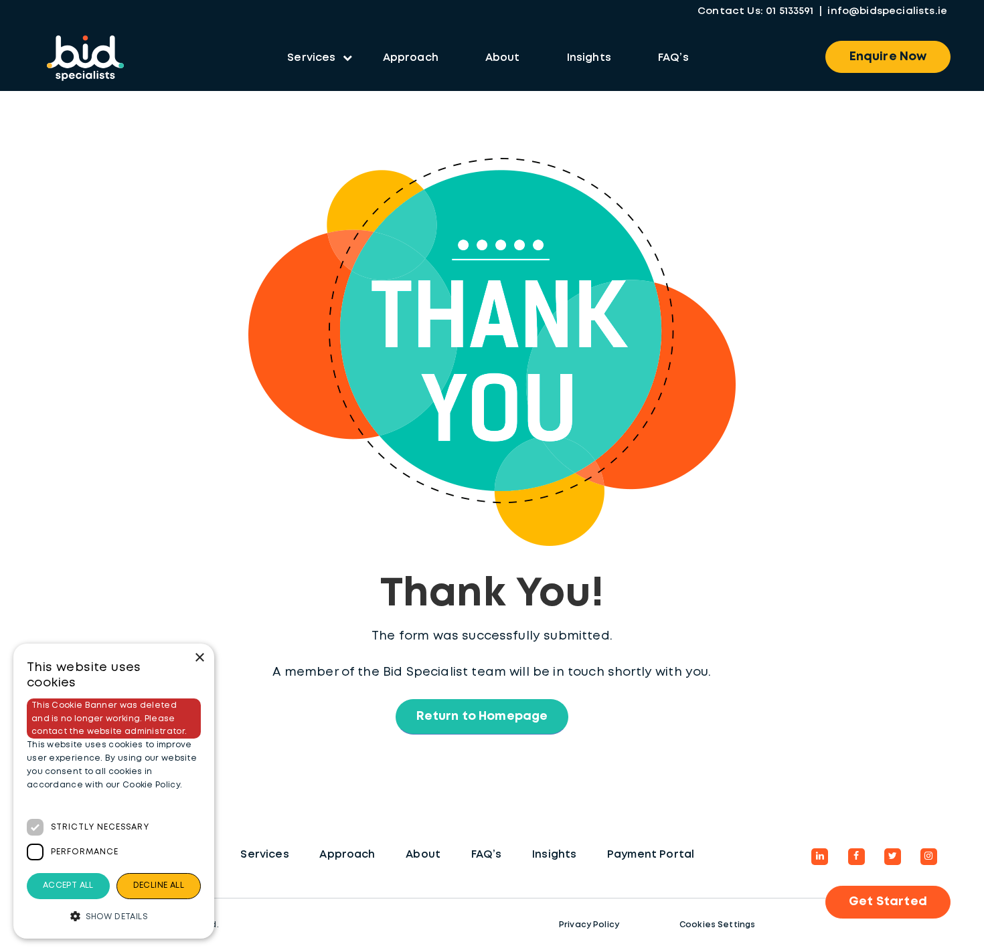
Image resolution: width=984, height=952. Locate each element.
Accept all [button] (68, 885)
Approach (410, 58)
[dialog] (113, 791)
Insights (589, 58)
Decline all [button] (158, 885)
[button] (114, 916)
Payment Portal (650, 855)
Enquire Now (888, 57)
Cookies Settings (717, 925)
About (502, 58)
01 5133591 (790, 11)
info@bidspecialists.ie (887, 11)
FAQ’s (673, 58)
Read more (51, 797)
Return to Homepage (482, 716)
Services (311, 58)
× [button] (199, 658)
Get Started (888, 901)
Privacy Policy (589, 925)
